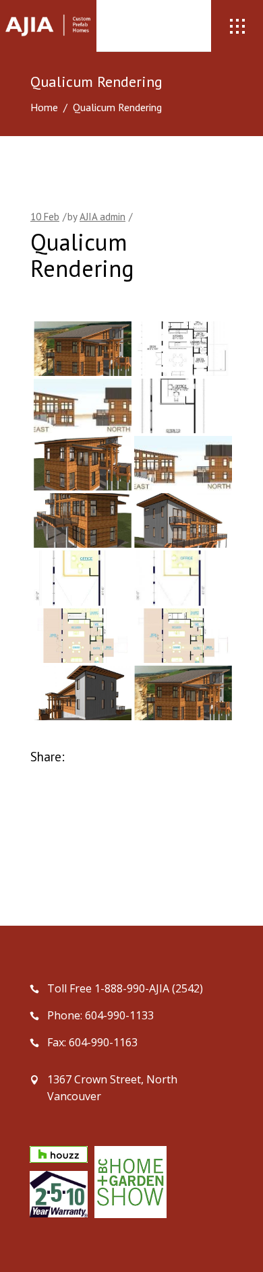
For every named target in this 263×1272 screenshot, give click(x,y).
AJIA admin (102, 216)
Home (44, 107)
